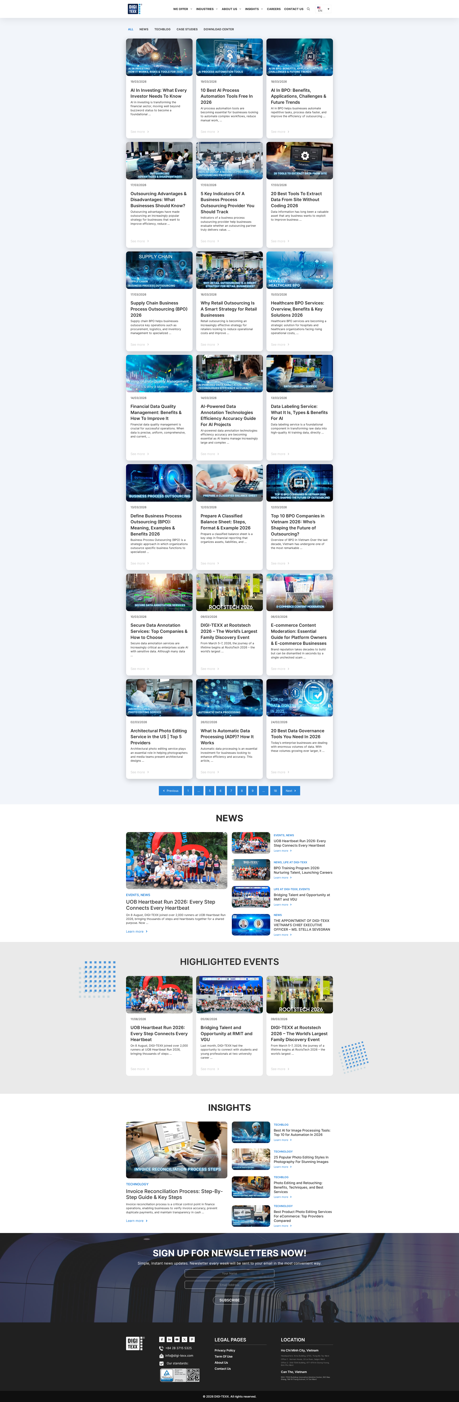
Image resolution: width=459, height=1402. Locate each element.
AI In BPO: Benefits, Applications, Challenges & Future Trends (298, 96)
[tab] (131, 29)
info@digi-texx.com (179, 1355)
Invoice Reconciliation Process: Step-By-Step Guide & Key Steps (174, 1194)
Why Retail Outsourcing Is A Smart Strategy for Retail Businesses (229, 309)
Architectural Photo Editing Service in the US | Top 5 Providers (159, 736)
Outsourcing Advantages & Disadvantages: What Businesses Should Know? (159, 199)
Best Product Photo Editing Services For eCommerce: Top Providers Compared (303, 1216)
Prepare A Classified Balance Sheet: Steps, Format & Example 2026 (226, 521)
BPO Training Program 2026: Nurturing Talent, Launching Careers (303, 870)
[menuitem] (323, 9)
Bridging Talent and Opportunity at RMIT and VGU (226, 1033)
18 (275, 790)
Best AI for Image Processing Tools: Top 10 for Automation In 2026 (302, 1132)
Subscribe (229, 1300)
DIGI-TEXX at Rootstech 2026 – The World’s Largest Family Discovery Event (229, 631)
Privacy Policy (225, 1350)
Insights (252, 9)
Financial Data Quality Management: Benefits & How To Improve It (156, 412)
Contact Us (293, 9)
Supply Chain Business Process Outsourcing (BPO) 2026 (159, 309)
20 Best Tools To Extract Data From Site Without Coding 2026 (296, 199)
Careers (274, 9)
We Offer (180, 9)
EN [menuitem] (320, 10)
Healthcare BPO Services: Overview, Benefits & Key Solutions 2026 (297, 309)
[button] (191, 9)
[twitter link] (169, 1339)
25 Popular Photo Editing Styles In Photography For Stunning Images (301, 1159)
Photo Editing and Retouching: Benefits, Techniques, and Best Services (298, 1187)
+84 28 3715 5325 (178, 1348)
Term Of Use (224, 1356)
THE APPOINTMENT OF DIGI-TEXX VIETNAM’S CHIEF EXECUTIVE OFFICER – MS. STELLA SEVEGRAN (302, 925)
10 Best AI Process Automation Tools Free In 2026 (227, 96)
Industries (205, 9)
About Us (229, 9)
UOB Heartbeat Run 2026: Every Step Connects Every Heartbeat (170, 905)
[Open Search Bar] (308, 9)
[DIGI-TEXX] (135, 8)
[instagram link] (162, 1339)
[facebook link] (192, 1339)
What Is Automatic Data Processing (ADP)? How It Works (227, 736)
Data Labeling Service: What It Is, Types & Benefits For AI (299, 412)
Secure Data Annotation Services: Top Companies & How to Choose (159, 631)
